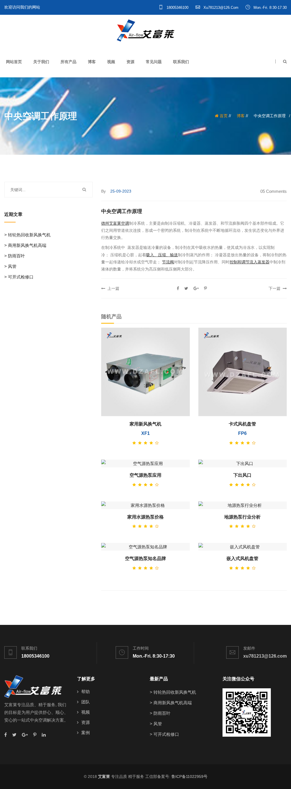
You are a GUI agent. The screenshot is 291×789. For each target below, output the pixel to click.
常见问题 (154, 61)
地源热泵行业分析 (242, 517)
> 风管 (10, 266)
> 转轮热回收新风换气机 (27, 234)
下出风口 (242, 475)
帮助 (85, 691)
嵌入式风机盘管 (242, 558)
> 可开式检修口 (19, 276)
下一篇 (276, 288)
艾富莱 (104, 776)
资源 (130, 61)
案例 (85, 732)
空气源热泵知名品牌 (145, 558)
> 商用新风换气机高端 (25, 245)
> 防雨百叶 (14, 255)
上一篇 (112, 288)
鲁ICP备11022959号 (189, 776)
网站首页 (14, 61)
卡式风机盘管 (242, 424)
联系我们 (181, 61)
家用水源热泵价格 (145, 517)
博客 (92, 61)
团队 (85, 701)
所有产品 (68, 61)
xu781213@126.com (220, 7)
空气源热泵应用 (145, 475)
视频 (111, 61)
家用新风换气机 (145, 424)
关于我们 (41, 61)
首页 (223, 115)
